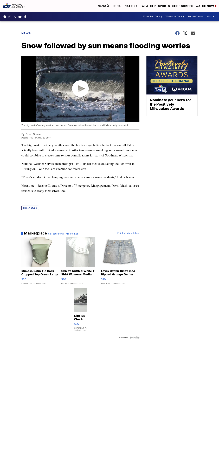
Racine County (195, 16)
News (26, 33)
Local (117, 6)
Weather (148, 6)
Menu (102, 5)
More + (210, 16)
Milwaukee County (152, 16)
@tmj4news (26, 16)
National (132, 6)
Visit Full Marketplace (128, 233)
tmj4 (5, 16)
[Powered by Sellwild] (134, 337)
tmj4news (11, 16)
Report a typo (30, 208)
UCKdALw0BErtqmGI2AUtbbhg (20, 16)
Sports (164, 6)
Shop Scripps (182, 6)
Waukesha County (174, 16)
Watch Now (205, 6)
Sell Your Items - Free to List (63, 234)
